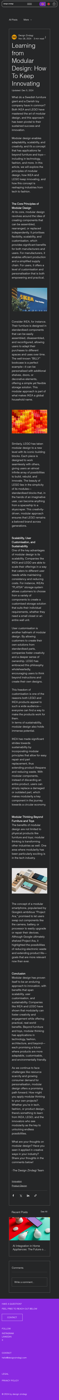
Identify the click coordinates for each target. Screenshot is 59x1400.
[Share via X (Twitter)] (20, 1195)
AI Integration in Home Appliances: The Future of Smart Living (28, 1247)
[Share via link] (35, 1195)
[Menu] (29, 4)
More (26, 19)
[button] (54, 3)
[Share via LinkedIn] (28, 1195)
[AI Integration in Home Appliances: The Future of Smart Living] (29, 1228)
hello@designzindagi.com (14, 1357)
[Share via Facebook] (13, 1195)
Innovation (17, 1181)
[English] (42, 4)
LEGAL (5, 1374)
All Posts (13, 19)
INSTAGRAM (8, 1333)
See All (44, 1211)
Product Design (19, 1185)
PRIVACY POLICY (10, 1380)
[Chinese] (48, 4)
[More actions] (45, 37)
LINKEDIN (6, 1336)
